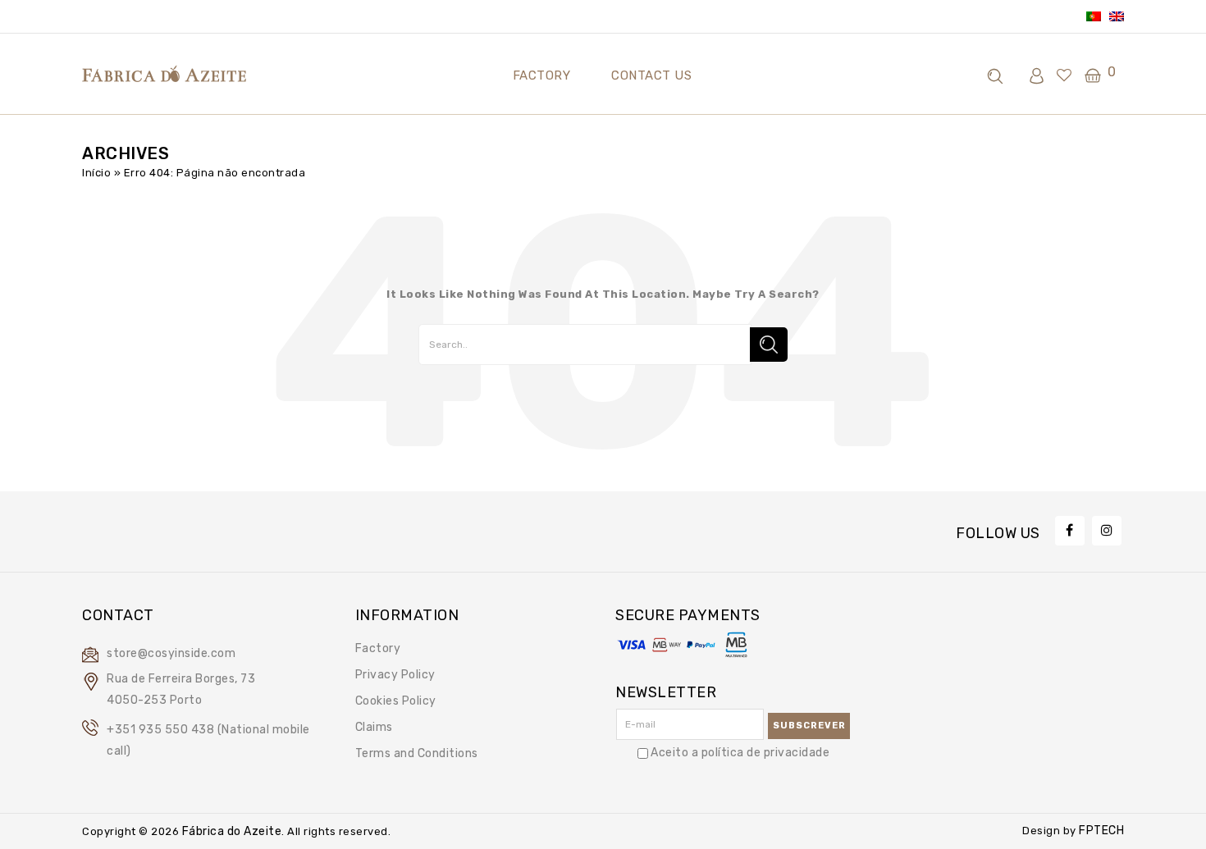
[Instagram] (1106, 530)
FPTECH (1100, 831)
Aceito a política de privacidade (740, 753)
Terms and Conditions (416, 753)
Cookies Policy (395, 701)
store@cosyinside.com (171, 653)
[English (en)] (1116, 16)
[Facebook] (1070, 530)
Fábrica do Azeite (230, 831)
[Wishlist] (1064, 77)
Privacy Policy (395, 675)
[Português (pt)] (1093, 16)
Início (96, 173)
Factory (378, 648)
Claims (374, 727)
